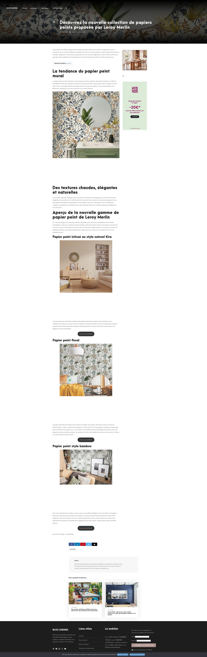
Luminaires (118, 642)
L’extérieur (44, 8)
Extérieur (97, 601)
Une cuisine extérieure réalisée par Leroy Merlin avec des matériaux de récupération (84, 610)
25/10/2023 (64, 32)
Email (133, 636)
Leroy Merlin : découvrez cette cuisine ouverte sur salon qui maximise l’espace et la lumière (122, 613)
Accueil (25, 8)
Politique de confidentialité (86, 648)
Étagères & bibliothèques (112, 647)
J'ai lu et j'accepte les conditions (142, 650)
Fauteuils (119, 640)
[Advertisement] (86, 172)
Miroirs (107, 645)
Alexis (73, 32)
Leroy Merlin (72, 549)
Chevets (113, 640)
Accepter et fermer (123, 654)
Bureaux (115, 637)
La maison (33, 8)
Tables (111, 645)
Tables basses (118, 645)
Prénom (133, 640)
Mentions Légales (84, 644)
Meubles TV (124, 642)
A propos (81, 636)
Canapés (122, 637)
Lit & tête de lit (109, 642)
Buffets (111, 637)
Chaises (107, 640)
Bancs (106, 637)
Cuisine (93, 601)
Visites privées (58, 8)
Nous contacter (83, 640)
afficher (69, 63)
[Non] (205, 654)
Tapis (124, 645)
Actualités (82, 32)
